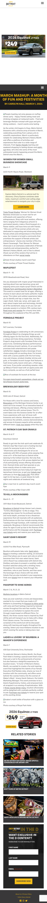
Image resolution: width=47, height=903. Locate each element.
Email (15, 869)
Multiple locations (10, 594)
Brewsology (8, 403)
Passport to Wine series (33, 604)
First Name (13, 847)
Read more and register (13, 311)
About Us (19, 894)
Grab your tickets (23, 425)
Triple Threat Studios (11, 212)
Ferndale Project (10, 332)
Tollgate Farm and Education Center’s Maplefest (22, 289)
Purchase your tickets (18, 693)
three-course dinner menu (15, 688)
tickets (14, 578)
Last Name (13, 858)
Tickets (16, 351)
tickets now (35, 472)
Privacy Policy (27, 894)
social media (25, 255)
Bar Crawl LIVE (24, 475)
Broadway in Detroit (11, 508)
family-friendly (22, 145)
